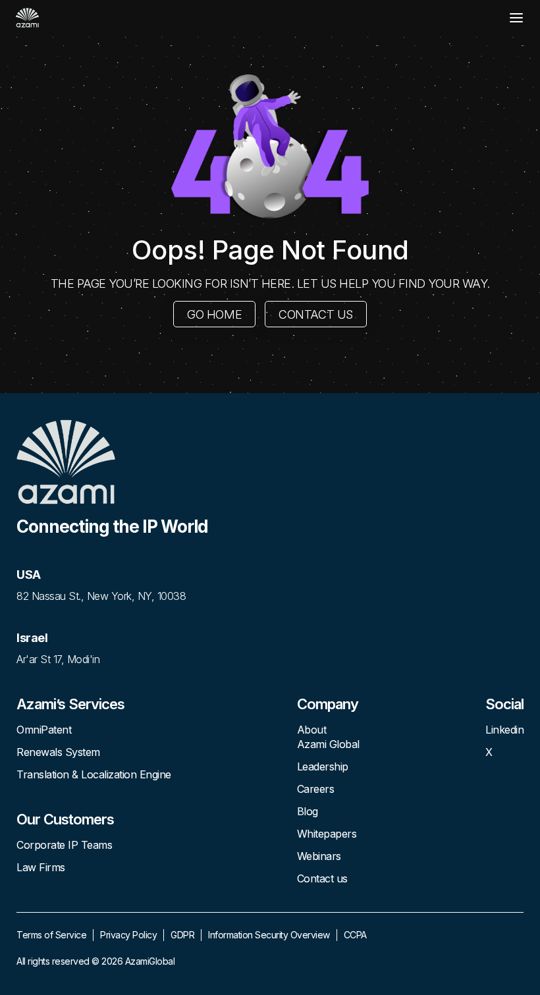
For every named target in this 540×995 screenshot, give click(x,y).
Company (327, 704)
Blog (307, 811)
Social (504, 704)
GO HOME (214, 314)
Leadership (322, 766)
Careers (316, 788)
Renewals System (58, 752)
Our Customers (65, 819)
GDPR (182, 934)
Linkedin (504, 729)
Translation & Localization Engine (93, 774)
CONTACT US (316, 314)
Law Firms (40, 867)
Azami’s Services (70, 704)
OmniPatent (43, 729)
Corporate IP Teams (64, 844)
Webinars (319, 856)
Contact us (322, 878)
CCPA (355, 934)
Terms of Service (51, 934)
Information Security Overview (269, 934)
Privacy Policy (128, 934)
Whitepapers (327, 833)
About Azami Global (328, 737)
